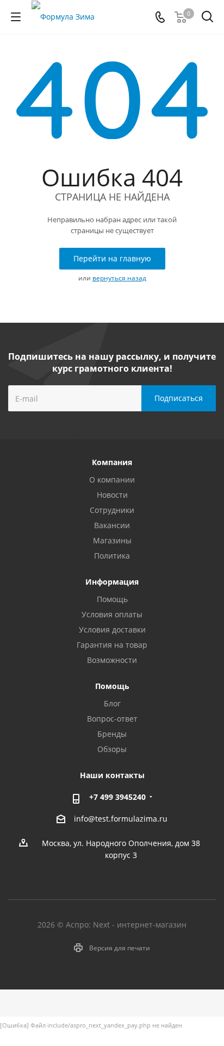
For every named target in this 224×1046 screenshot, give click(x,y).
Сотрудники (112, 510)
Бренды (112, 734)
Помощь (112, 599)
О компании (112, 479)
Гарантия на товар (112, 645)
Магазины (112, 540)
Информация (112, 582)
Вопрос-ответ (112, 718)
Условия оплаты (112, 614)
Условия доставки (112, 629)
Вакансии (112, 525)
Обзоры (112, 749)
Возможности (112, 660)
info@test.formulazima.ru (120, 819)
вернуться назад (119, 278)
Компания (112, 462)
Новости (112, 495)
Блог (112, 703)
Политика (112, 555)
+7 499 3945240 (117, 797)
